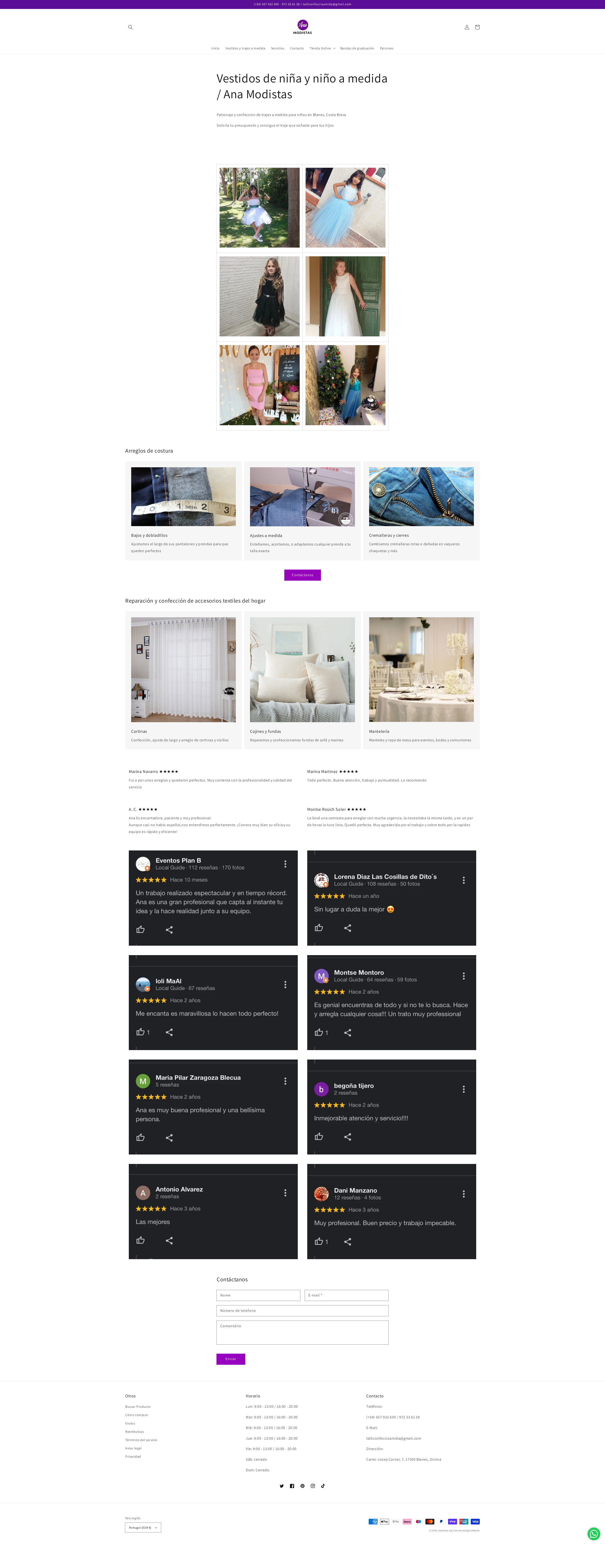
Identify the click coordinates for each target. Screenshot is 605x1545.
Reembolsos (134, 1431)
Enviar (230, 1358)
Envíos (130, 1423)
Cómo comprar (136, 1415)
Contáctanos (302, 575)
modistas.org (445, 1530)
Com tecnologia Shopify (466, 1530)
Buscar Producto (138, 1406)
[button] (130, 27)
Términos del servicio (141, 1440)
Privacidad (133, 1456)
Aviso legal (133, 1448)
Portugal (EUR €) (140, 1528)
